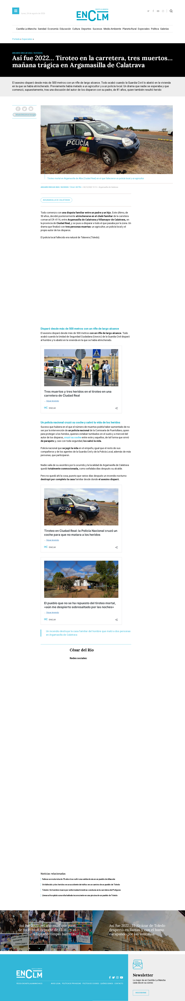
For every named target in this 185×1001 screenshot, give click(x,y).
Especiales (144, 28)
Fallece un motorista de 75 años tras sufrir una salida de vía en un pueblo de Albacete (78, 879)
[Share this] (18, 109)
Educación (65, 28)
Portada (16, 39)
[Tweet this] (24, 109)
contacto (118, 983)
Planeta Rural (130, 28)
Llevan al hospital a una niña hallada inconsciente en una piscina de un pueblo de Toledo (80, 895)
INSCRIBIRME (140, 993)
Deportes (86, 28)
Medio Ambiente (112, 28)
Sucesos (97, 28)
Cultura (76, 28)
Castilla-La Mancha (26, 28)
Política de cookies (90, 983)
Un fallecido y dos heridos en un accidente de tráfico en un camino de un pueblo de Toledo (81, 884)
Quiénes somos (106, 983)
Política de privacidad (71, 983)
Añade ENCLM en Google (25, 115)
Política (155, 28)
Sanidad (42, 28)
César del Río (75, 187)
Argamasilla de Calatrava (56, 200)
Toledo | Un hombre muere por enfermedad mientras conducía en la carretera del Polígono (81, 890)
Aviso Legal (56, 983)
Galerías (164, 28)
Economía (53, 28)
